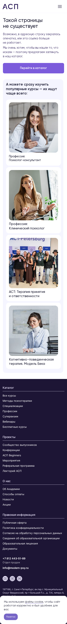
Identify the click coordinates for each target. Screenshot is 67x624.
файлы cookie (34, 601)
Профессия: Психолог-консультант (25, 158)
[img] (33, 331)
